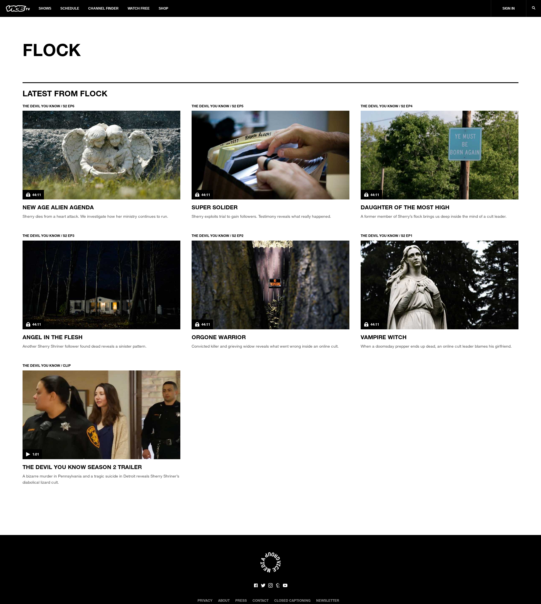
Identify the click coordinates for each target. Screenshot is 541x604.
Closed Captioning (292, 600)
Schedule (69, 8)
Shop (163, 8)
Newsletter (327, 600)
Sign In (508, 8)
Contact (260, 600)
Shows (45, 8)
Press (241, 600)
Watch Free (139, 8)
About (224, 600)
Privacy (205, 600)
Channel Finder (103, 8)
